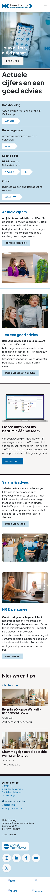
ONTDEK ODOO (12, 461)
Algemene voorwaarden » (14, 801)
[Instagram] (6, 858)
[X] (6, 868)
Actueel (10, 121)
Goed (8, 146)
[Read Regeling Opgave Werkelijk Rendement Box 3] (25, 697)
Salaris (9, 172)
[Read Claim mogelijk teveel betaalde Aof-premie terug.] (25, 740)
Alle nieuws (8, 685)
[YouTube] (36, 858)
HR (25, 172)
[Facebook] (26, 858)
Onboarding (8, 795)
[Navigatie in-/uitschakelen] (45, 6)
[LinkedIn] (16, 858)
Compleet (10, 197)
